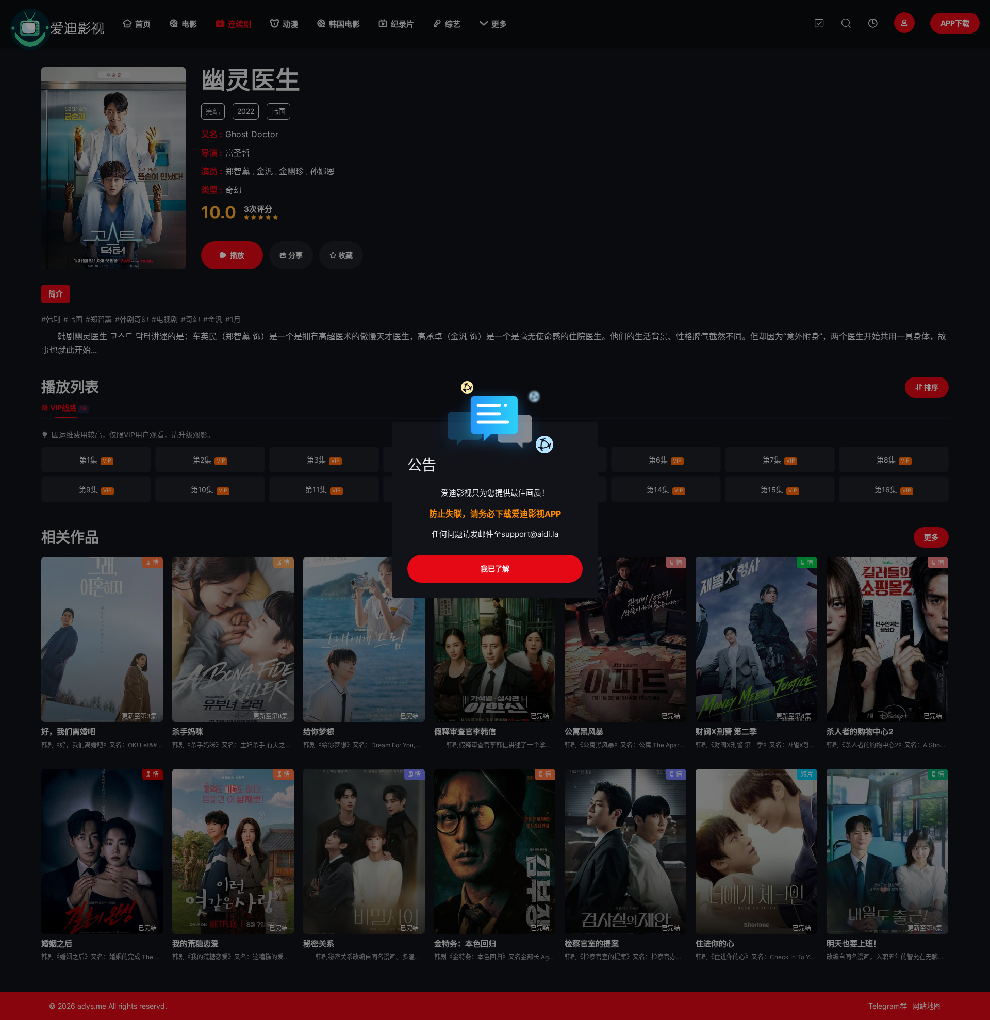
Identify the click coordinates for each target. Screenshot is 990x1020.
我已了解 (495, 568)
